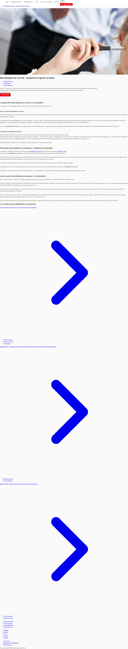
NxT (36, 2)
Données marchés (16, 2)
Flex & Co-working (46, 2)
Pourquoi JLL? (28, 2)
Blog (7, 2)
